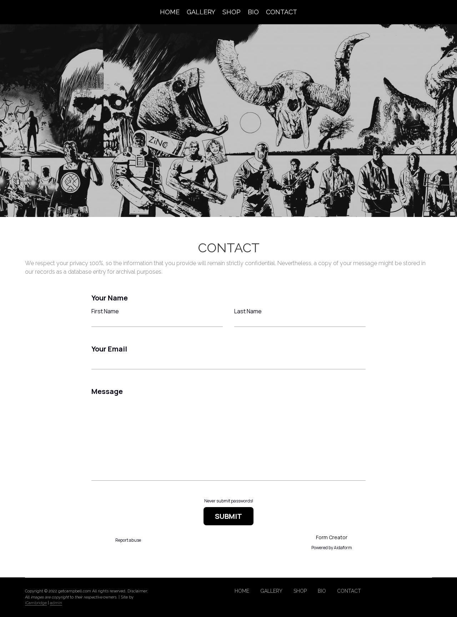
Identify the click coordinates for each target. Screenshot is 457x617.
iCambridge (36, 603)
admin (56, 603)
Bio (253, 12)
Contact (281, 12)
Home (170, 12)
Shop (231, 12)
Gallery (201, 12)
